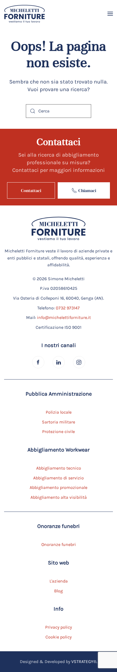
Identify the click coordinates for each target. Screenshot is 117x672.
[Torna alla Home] (24, 13)
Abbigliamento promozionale (58, 487)
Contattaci (31, 190)
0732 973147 (68, 307)
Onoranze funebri (58, 544)
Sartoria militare (58, 422)
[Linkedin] (59, 362)
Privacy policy (58, 627)
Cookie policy (58, 637)
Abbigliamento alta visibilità (58, 497)
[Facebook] (38, 362)
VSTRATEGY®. (84, 661)
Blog (58, 590)
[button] (110, 13)
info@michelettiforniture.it (64, 317)
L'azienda (59, 581)
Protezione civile (58, 431)
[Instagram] (79, 362)
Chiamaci (87, 190)
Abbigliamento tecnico (58, 468)
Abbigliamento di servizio (58, 477)
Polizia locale (59, 412)
